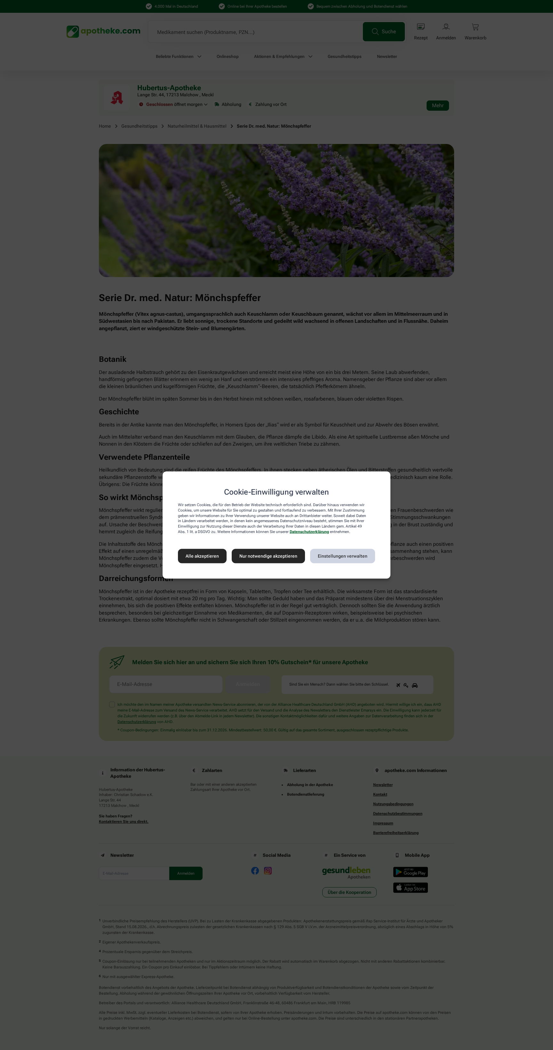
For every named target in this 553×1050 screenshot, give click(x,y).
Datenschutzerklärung (309, 531)
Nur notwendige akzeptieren (268, 556)
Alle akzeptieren (202, 556)
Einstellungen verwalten (342, 556)
